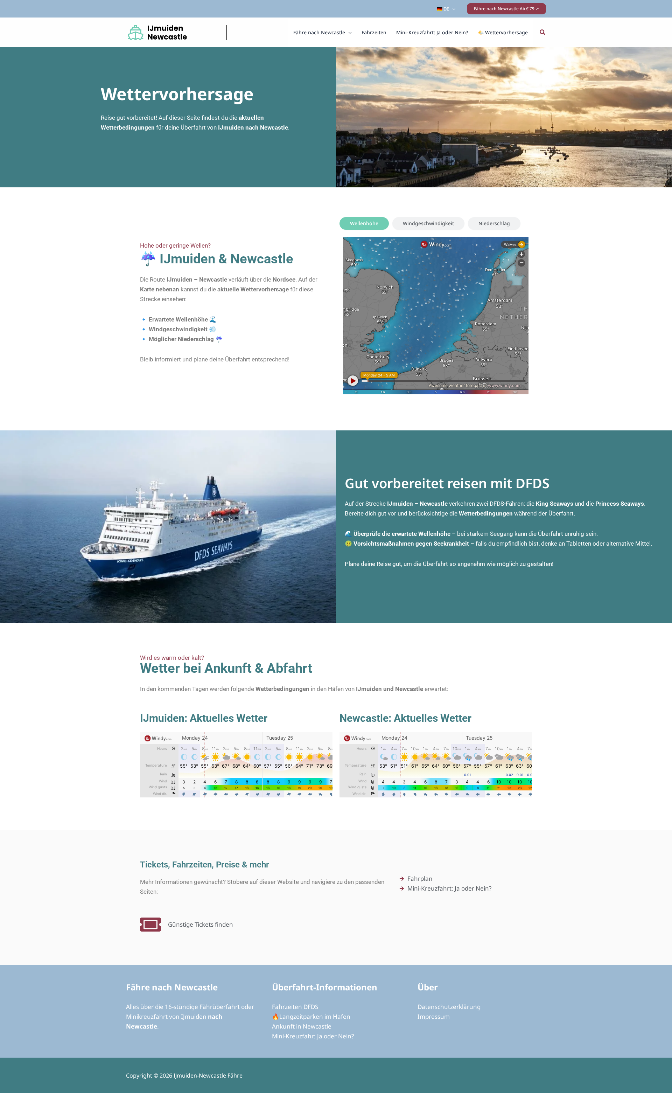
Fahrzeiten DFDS (295, 1007)
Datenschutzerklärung (449, 1007)
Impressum (434, 1016)
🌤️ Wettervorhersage (503, 32)
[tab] (364, 223)
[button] (452, 9)
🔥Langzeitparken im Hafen (311, 1016)
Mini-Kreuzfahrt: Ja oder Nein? (432, 32)
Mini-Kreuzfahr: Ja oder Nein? (313, 1036)
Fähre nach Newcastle (319, 32)
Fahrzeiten (374, 32)
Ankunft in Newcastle (301, 1026)
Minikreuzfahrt (147, 1016)
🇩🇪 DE (443, 9)
